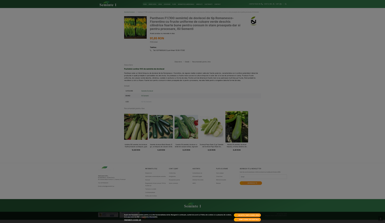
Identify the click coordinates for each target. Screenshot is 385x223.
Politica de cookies (207, 215)
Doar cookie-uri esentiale (249, 219)
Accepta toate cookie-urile (248, 215)
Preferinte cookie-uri (132, 220)
